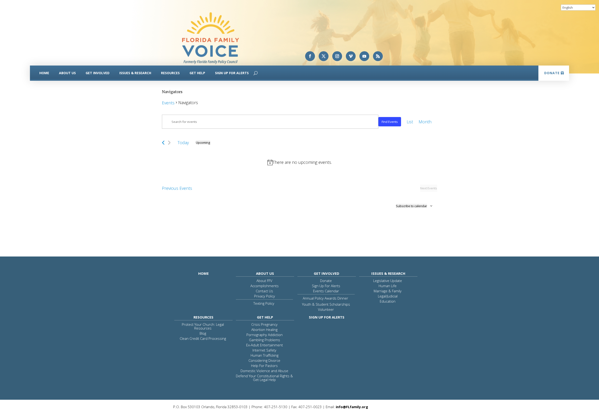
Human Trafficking (264, 355)
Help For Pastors (264, 365)
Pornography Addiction (264, 334)
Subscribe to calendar (411, 206)
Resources (170, 73)
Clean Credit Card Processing (203, 338)
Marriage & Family (388, 291)
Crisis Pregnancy (264, 324)
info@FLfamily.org (352, 406)
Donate (552, 73)
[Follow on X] (324, 56)
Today (183, 142)
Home (44, 73)
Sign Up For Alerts (232, 73)
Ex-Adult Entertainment (264, 345)
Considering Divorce (264, 360)
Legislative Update (387, 280)
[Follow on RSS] (378, 56)
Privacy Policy (264, 296)
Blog (203, 333)
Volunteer (326, 309)
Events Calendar (326, 291)
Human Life (388, 285)
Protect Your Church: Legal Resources (203, 326)
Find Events (390, 122)
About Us (67, 73)
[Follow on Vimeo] (351, 56)
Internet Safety (264, 350)
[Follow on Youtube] (364, 56)
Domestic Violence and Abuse (264, 370)
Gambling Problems (264, 339)
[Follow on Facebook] (310, 56)
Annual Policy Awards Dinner (325, 298)
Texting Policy (263, 303)
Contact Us (264, 291)
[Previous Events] (163, 142)
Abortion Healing (264, 329)
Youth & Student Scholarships (326, 304)
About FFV (264, 280)
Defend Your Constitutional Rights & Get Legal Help (264, 378)
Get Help (197, 73)
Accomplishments (264, 285)
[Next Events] (169, 142)
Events (168, 103)
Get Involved (98, 73)
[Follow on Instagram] (337, 56)
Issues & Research (135, 73)
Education (387, 301)
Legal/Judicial (388, 296)
